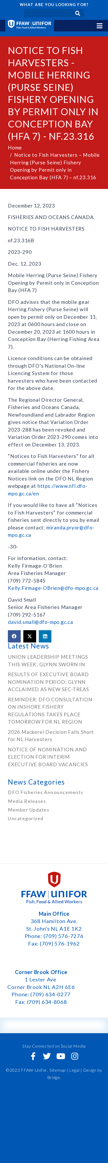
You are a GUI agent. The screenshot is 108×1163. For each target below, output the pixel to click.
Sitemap (58, 1069)
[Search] (78, 13)
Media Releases (27, 801)
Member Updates (28, 810)
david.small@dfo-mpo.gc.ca (40, 622)
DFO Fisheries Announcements (45, 792)
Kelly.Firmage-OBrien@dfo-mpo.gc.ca (53, 588)
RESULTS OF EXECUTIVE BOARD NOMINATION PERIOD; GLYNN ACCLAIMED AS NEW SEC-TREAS (48, 681)
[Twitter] (47, 1056)
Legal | (75, 1069)
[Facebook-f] (33, 1056)
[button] (14, 636)
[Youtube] (61, 1056)
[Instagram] (75, 1056)
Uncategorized (26, 818)
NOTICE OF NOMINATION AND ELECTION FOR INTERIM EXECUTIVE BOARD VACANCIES (48, 756)
